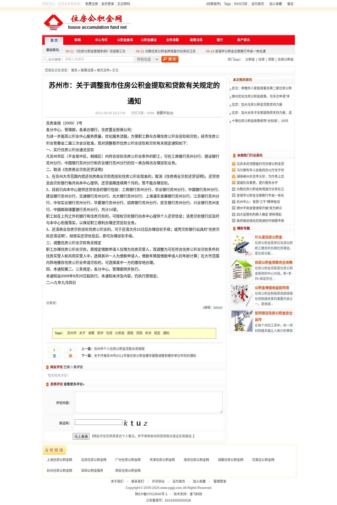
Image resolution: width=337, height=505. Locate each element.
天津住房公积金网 (162, 460)
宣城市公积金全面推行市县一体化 (260, 195)
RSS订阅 (240, 4)
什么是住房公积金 (268, 237)
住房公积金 (286, 59)
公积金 (250, 59)
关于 (82, 333)
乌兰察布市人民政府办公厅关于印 (260, 170)
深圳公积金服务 (92, 471)
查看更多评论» (74, 384)
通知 (166, 333)
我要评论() (165, 113)
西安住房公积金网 (128, 471)
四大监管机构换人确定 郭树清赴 (259, 214)
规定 (157, 333)
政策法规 (87, 70)
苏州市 (72, 333)
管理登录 (220, 481)
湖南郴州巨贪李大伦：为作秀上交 (260, 176)
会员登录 (107, 4)
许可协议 (158, 481)
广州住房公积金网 (128, 460)
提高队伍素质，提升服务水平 (257, 183)
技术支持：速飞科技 (188, 494)
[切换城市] (213, 4)
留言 (290, 4)
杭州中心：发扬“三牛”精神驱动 (258, 202)
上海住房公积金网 (59, 460)
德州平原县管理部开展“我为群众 (259, 208)
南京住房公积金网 (196, 460)
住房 (261, 59)
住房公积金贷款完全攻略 (274, 262)
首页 (74, 70)
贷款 (271, 59)
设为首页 (257, 4)
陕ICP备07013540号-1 (151, 494)
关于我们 (117, 481)
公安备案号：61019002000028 (168, 500)
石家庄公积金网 (263, 460)
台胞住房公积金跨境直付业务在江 (260, 189)
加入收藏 (275, 4)
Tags (227, 4)
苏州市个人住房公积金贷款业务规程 (119, 349)
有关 (148, 333)
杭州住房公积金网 (59, 471)
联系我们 (137, 481)
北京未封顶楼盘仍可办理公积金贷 (260, 164)
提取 (182, 136)
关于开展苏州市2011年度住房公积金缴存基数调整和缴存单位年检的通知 (145, 356)
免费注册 (91, 4)
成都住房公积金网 (230, 460)
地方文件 (103, 70)
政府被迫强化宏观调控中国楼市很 (260, 221)
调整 (91, 333)
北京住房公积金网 (93, 460)
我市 (100, 333)
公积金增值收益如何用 (272, 288)
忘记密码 (123, 4)
